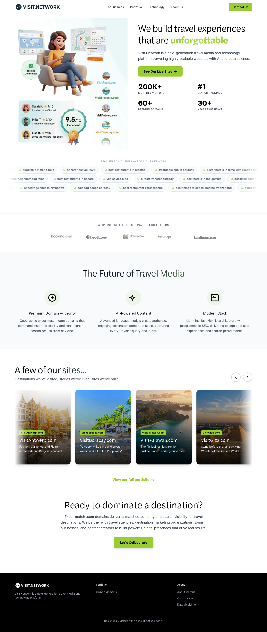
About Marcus (186, 592)
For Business (115, 7)
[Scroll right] (247, 377)
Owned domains (106, 592)
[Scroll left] (236, 377)
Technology (156, 7)
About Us (177, 7)
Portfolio (136, 7)
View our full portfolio (130, 480)
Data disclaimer (187, 604)
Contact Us (240, 7)
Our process (185, 598)
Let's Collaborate (133, 543)
